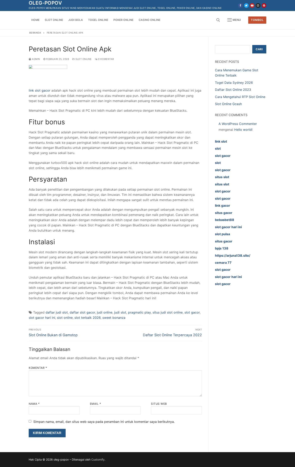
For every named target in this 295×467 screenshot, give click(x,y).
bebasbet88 (224, 220)
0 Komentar (105, 59)
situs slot (222, 177)
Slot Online (83, 59)
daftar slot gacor (82, 312)
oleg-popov (45, 3)
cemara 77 (223, 263)
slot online (65, 318)
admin (35, 59)
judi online (104, 312)
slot (218, 148)
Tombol (257, 19)
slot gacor (192, 312)
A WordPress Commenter (238, 124)
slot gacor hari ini (42, 318)
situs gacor (223, 213)
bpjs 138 (221, 248)
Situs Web (159, 403)
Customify (98, 459)
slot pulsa (222, 234)
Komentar (38, 367)
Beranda (35, 32)
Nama (34, 403)
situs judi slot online (168, 312)
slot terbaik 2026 (87, 318)
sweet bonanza (113, 318)
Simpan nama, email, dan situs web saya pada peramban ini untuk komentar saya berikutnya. (104, 422)
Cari (259, 49)
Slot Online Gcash (228, 104)
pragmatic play (139, 312)
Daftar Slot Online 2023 (233, 90)
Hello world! (243, 130)
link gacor (222, 205)
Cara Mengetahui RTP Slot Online (240, 97)
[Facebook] (240, 5)
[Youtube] (252, 5)
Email (95, 403)
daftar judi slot (57, 312)
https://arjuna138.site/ (232, 255)
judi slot (120, 312)
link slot (221, 141)
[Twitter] (246, 5)
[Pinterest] (264, 5)
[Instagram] (258, 5)
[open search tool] (218, 20)
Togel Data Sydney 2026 (234, 83)
